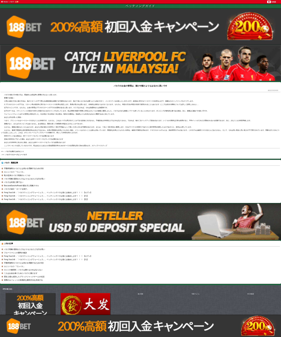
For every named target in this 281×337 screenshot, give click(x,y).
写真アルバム (196, 294)
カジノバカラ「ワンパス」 (14, 172)
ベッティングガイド (140, 6)
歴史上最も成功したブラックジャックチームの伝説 (24, 277)
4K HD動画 (250, 294)
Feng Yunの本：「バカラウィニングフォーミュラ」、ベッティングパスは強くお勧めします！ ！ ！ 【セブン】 (48, 192)
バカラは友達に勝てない (13, 182)
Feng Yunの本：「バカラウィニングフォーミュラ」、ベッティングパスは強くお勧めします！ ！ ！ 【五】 (46, 199)
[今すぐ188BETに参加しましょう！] (140, 44)
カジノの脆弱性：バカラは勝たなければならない (23, 270)
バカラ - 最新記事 (11, 163)
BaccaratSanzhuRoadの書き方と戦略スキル (21, 186)
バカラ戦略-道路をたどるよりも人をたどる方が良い (24, 179)
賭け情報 (140, 294)
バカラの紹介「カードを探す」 (16, 189)
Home (6, 2)
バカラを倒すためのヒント (14, 151)
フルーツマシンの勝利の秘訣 (15, 253)
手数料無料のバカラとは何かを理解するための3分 (24, 168)
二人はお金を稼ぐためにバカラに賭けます (20, 273)
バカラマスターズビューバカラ (16, 154)
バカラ (11, 2)
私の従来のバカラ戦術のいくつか (17, 175)
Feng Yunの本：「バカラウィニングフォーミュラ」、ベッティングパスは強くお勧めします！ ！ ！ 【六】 (46, 196)
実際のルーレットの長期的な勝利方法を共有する (23, 280)
